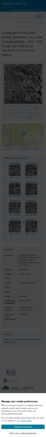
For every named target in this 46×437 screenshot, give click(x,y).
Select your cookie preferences (23, 433)
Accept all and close (23, 426)
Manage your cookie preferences (19, 401)
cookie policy (26, 420)
